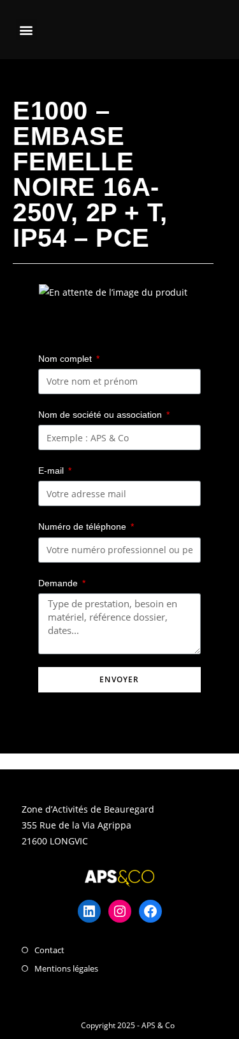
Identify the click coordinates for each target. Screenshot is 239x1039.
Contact (49, 950)
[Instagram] (119, 911)
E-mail (52, 470)
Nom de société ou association (101, 414)
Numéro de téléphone (83, 526)
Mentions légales (66, 968)
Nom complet (66, 359)
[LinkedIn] (89, 911)
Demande (59, 583)
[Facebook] (150, 911)
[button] (26, 29)
